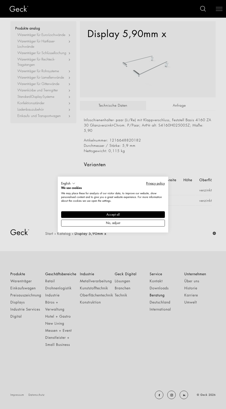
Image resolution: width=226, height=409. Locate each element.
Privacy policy (155, 183)
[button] (68, 183)
